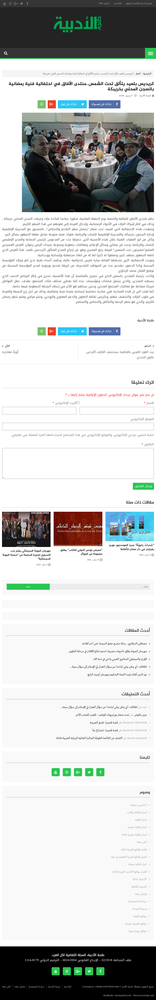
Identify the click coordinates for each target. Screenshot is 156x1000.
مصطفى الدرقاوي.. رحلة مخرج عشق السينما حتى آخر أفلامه (114, 643)
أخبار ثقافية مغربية (137, 827)
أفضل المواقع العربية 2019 (134, 849)
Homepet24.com (123, 995)
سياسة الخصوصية (137, 901)
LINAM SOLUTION (104, 986)
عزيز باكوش (140, 715)
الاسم (149, 403)
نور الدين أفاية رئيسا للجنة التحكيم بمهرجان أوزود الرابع (117, 674)
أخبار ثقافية (141, 820)
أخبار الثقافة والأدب (137, 812)
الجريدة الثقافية (139, 887)
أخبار (138, 73)
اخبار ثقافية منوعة (137, 864)
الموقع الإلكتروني (142, 419)
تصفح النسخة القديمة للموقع (139, 3)
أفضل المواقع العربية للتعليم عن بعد (129, 857)
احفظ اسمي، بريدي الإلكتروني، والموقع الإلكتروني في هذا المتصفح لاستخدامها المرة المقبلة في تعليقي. (82, 435)
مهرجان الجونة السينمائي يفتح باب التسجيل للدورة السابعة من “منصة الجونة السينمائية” (27, 555)
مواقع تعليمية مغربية (136, 924)
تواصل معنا (141, 894)
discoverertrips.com (143, 995)
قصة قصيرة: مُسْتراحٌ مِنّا (105, 730)
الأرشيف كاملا (140, 879)
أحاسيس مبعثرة (138, 805)
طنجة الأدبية (145, 95)
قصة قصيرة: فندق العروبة (104, 722)
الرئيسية (147, 73)
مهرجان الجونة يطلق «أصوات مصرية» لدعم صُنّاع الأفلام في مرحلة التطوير (108, 651)
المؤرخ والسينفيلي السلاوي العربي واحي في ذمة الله (120, 659)
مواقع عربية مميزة (138, 931)
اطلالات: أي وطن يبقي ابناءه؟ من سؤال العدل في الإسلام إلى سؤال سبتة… (108, 667)
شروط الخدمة (140, 909)
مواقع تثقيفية (140, 916)
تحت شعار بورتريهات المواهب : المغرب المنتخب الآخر (102, 715)
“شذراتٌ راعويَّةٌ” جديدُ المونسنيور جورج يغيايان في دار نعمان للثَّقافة (131, 547)
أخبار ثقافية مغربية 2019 (134, 835)
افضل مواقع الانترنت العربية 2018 (129, 872)
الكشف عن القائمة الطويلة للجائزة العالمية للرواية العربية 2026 (89, 738)
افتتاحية (117, 3)
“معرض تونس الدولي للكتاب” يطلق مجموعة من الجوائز (81, 552)
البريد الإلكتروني (65, 403)
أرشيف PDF (104, 3)
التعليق (148, 444)
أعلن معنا (142, 842)
